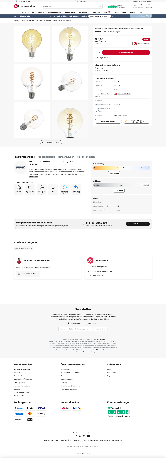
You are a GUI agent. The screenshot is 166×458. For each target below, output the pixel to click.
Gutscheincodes (67, 379)
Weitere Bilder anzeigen (51, 142)
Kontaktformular (97, 350)
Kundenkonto (19, 396)
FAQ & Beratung (20, 372)
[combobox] (72, 6)
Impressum (111, 376)
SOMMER (99, 16)
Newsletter (65, 376)
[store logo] (25, 6)
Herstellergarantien (21, 392)
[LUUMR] (20, 167)
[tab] (24, 157)
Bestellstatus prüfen (21, 376)
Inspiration (65, 389)
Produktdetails (46, 156)
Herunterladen (86, 156)
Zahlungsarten (19, 382)
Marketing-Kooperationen (71, 372)
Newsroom (76, 386)
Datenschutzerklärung (88, 352)
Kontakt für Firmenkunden (138, 224)
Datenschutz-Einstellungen (52, 440)
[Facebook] (77, 436)
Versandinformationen (22, 386)
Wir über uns (65, 369)
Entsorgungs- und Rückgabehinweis (111, 440)
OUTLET (133, 12)
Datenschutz (112, 372)
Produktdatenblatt (144, 44)
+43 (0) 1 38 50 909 (96, 223)
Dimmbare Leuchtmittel (23, 248)
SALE (105, 12)
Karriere (64, 382)
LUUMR (116, 82)
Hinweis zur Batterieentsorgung (90, 440)
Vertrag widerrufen (22, 369)
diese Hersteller (100, 339)
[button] (32, 82)
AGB (109, 369)
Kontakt (17, 389)
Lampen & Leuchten (19, 20)
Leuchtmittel (30, 20)
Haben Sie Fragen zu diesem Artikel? (138, 121)
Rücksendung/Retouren (23, 379)
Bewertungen (66, 156)
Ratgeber (73, 389)
